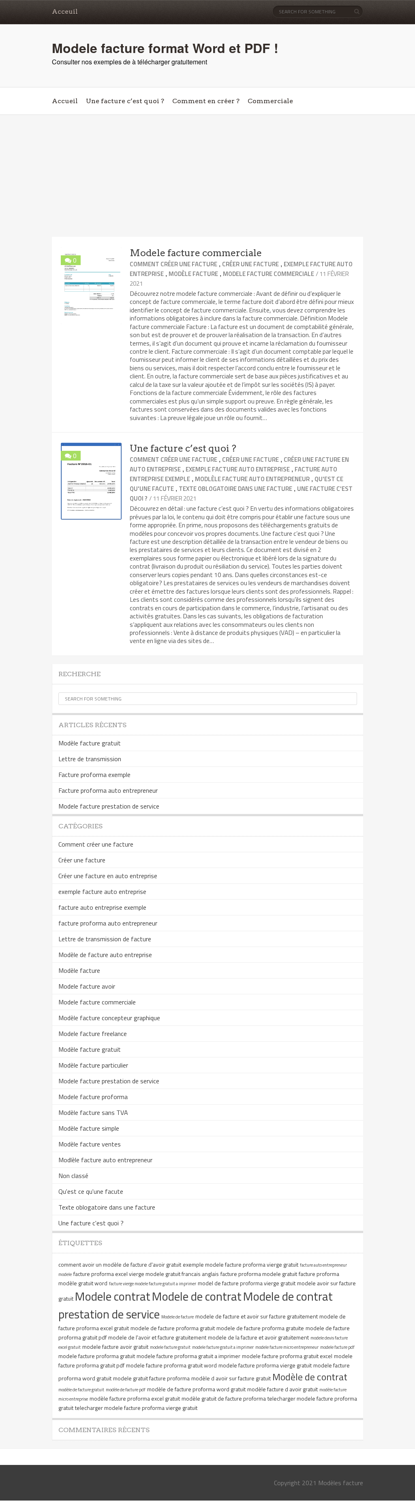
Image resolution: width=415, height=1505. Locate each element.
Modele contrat (112, 1296)
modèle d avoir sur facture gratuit (231, 1378)
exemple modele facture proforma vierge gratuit (240, 1264)
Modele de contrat (197, 1296)
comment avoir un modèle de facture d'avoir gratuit (119, 1264)
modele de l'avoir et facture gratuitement (157, 1337)
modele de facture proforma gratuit (172, 1328)
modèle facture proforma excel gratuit (135, 1398)
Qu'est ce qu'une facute (90, 1191)
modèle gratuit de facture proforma (224, 1398)
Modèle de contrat (309, 1376)
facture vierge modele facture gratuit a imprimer (152, 1283)
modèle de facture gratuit (81, 1389)
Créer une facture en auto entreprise (107, 876)
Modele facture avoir (86, 986)
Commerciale (270, 101)
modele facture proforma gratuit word (171, 1365)
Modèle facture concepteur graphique (109, 1018)
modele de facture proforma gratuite (260, 1328)
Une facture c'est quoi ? (91, 1223)
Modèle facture (193, 273)
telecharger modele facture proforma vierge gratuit (136, 1407)
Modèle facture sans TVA (93, 1112)
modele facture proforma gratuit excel (287, 1356)
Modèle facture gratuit (89, 743)
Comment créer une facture (173, 264)
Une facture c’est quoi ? (125, 101)
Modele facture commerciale (196, 253)
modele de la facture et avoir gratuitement (258, 1337)
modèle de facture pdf (125, 1389)
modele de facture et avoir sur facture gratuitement (256, 1316)
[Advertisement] (207, 176)
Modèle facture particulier (93, 1065)
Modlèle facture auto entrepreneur (252, 479)
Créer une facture (250, 264)
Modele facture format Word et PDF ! (165, 47)
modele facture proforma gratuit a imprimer (188, 1356)
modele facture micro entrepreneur (287, 1347)
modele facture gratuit (170, 1347)
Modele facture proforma (93, 1097)
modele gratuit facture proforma (151, 1378)
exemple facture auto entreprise (238, 469)
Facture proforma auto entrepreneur (108, 790)
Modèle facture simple (88, 1128)
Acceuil (65, 11)
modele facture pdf (337, 1347)
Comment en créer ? (206, 101)
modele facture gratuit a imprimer (223, 1347)
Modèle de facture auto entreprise (105, 954)
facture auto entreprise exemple (102, 907)
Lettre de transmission (89, 759)
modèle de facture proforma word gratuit (196, 1389)
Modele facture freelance (92, 1033)
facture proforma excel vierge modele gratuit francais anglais (146, 1273)
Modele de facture (177, 1317)
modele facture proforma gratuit (96, 1356)
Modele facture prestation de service (108, 806)
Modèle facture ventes (89, 1144)
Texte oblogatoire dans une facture (235, 488)
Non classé (73, 1175)
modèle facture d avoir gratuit (282, 1389)
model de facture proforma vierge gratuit (246, 1283)
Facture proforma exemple (94, 774)
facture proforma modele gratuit (258, 1273)
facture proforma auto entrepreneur (107, 923)
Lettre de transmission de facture (104, 939)
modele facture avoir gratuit (115, 1346)
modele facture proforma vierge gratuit (265, 1365)
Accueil (65, 101)
